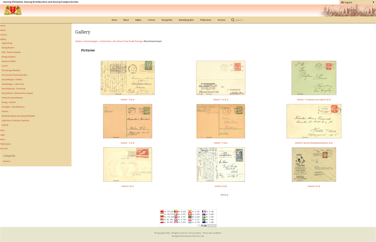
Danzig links (167, 20)
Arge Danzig (7, 43)
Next (224, 194)
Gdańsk (5, 125)
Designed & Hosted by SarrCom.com (188, 236)
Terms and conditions (212, 233)
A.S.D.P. (5, 65)
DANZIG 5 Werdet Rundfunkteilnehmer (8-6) (314, 143)
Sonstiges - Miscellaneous (13, 106)
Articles (5, 111)
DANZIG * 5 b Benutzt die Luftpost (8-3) (314, 99)
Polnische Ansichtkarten (12, 97)
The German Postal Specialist (14, 75)
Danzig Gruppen (9, 56)
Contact (151, 20)
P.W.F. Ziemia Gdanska (11, 52)
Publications (205, 20)
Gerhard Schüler (9, 61)
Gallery (138, 20)
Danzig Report (8, 47)
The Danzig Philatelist (11, 70)
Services (221, 20)
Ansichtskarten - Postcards (13, 88)
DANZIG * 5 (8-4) (127, 143)
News (2, 139)
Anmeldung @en (186, 20)
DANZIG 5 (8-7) (128, 186)
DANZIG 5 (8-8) (221, 186)
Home (114, 20)
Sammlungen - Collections (13, 84)
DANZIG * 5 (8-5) (221, 143)
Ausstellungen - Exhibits (12, 79)
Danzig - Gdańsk (9, 102)
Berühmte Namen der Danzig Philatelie (18, 116)
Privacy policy (195, 233)
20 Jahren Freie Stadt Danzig (127, 41)
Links (2, 130)
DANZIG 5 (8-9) (314, 186)
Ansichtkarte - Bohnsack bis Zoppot (17, 93)
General (6, 161)
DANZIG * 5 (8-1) (127, 99)
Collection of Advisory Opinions (15, 120)
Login (2, 134)
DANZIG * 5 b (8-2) (220, 99)
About (126, 20)
